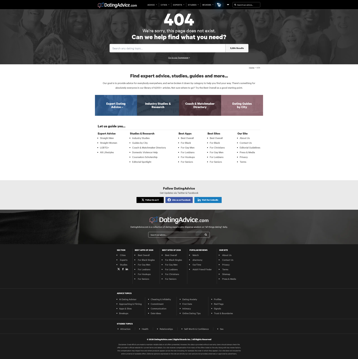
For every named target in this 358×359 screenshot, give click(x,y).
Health (145, 328)
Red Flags (218, 303)
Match (196, 255)
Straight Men (107, 138)
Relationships (166, 328)
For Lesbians (188, 152)
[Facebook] (123, 269)
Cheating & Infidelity (161, 299)
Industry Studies (141, 138)
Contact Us (246, 142)
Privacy (244, 157)
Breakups (123, 313)
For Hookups (188, 157)
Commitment (157, 303)
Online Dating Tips (191, 313)
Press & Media (247, 152)
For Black (186, 142)
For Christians (217, 147)
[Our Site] (228, 4)
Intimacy (186, 308)
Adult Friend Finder (202, 269)
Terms (243, 161)
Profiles (217, 299)
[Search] (206, 235)
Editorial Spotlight (141, 161)
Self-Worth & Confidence (196, 328)
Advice (151, 4)
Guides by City (140, 142)
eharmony (197, 259)
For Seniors (187, 161)
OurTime (197, 264)
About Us (245, 138)
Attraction (125, 328)
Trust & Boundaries (223, 313)
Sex (221, 328)
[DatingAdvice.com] (117, 5)
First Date (187, 303)
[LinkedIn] (127, 269)
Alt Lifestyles (107, 152)
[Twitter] (118, 269)
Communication (158, 308)
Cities (164, 4)
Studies (192, 4)
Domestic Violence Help (145, 152)
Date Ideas (156, 313)
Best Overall (187, 138)
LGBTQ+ (104, 147)
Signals (217, 308)
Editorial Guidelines (250, 147)
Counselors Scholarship (144, 157)
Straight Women (108, 142)
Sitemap (226, 274)
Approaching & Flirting (130, 303)
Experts (177, 4)
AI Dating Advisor (127, 299)
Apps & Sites (125, 308)
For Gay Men (188, 147)
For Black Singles (146, 259)
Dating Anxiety (189, 299)
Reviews (206, 4)
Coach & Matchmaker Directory (149, 147)
